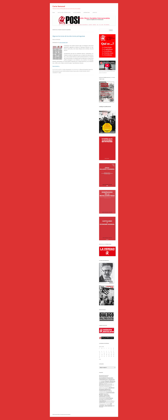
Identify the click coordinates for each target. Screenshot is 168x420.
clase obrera (110, 381)
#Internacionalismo (103, 376)
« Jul (100, 359)
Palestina (105, 394)
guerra (111, 387)
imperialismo (105, 389)
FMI (113, 384)
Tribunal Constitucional (109, 402)
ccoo (102, 381)
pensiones (102, 396)
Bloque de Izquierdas (84, 69)
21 (108, 354)
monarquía (110, 392)
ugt (111, 404)
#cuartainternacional (103, 375)
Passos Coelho (76, 71)
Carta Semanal (58, 6)
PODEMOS (108, 396)
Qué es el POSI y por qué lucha (64, 12)
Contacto (95, 12)
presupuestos (102, 398)
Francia (101, 386)
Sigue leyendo (56, 66)
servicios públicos (110, 401)
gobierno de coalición (104, 387)
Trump (107, 404)
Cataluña (111, 379)
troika (88, 71)
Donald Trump (109, 383)
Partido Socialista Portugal (67, 71)
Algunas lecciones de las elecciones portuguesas (68, 36)
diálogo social (103, 383)
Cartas (64, 69)
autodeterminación (106, 378)
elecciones (101, 385)
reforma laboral (108, 399)
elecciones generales (108, 384)
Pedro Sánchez (104, 395)
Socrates (84, 71)
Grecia (89, 69)
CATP (100, 381)
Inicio (53, 12)
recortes (101, 399)
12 (104, 353)
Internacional (87, 12)
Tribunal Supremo (102, 404)
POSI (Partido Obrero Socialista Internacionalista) (61, 414)
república (102, 401)
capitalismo (103, 379)
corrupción (107, 382)
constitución (101, 382)
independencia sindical (105, 391)
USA (113, 405)
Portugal (80, 71)
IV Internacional (102, 392)
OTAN (101, 394)
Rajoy (111, 398)
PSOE (107, 398)
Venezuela (101, 406)
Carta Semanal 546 (63, 42)
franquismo (107, 386)
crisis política (111, 382)
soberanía (102, 402)
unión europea (105, 405)
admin (60, 72)
